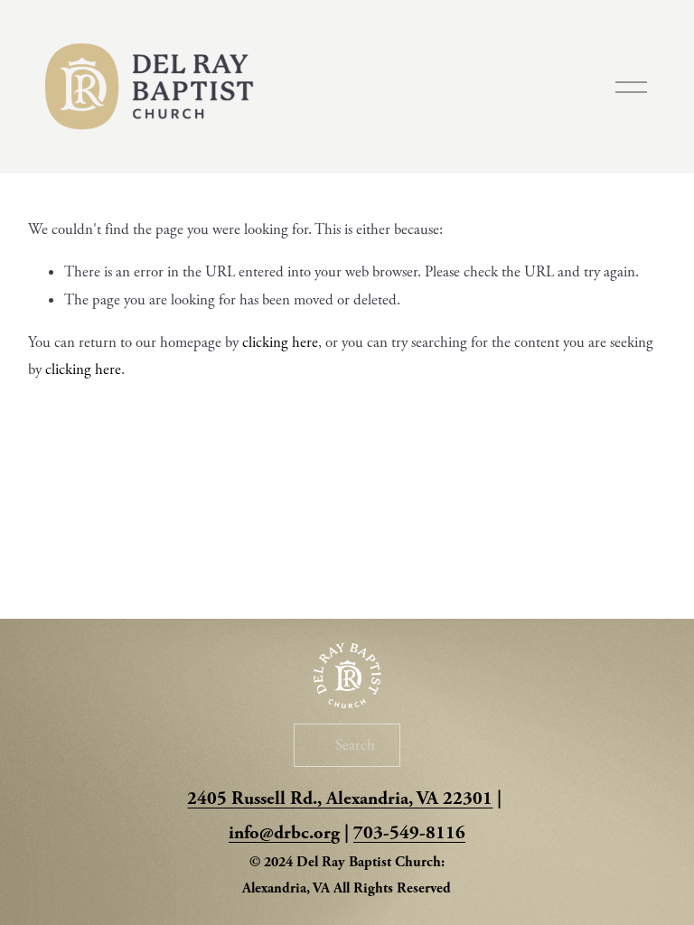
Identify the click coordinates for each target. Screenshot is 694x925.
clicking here (280, 342)
